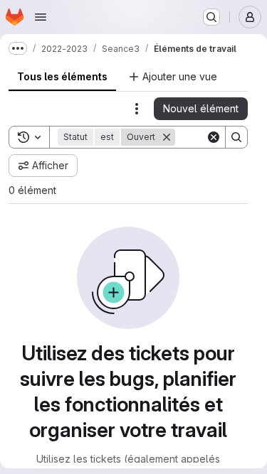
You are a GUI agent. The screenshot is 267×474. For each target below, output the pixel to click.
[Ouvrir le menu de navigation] (40, 17)
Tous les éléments (62, 76)
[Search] (236, 137)
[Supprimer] (166, 137)
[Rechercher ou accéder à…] (211, 17)
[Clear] (213, 137)
